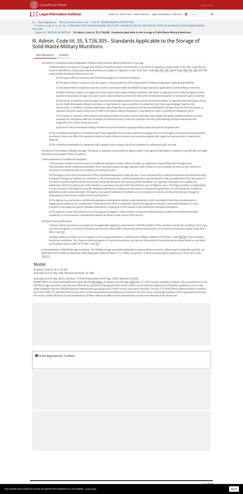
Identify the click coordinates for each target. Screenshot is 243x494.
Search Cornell (207, 5)
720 (171, 70)
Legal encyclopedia (161, 14)
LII (33, 22)
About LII (113, 14)
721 (200, 67)
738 (195, 70)
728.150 (182, 236)
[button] (212, 14)
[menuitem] (112, 14)
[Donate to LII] (186, 14)
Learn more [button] (90, 489)
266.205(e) (97, 282)
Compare (64, 54)
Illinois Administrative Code (73, 22)
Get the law (125, 14)
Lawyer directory (141, 14)
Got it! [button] (234, 489)
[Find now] (212, 14)
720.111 (46, 256)
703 (161, 70)
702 (156, 70)
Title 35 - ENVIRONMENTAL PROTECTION (113, 22)
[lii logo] (61, 14)
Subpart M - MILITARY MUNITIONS (52, 32)
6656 (132, 282)
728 (185, 70)
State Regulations (47, 22)
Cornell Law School (52, 4)
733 (190, 70)
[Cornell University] (34, 4)
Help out (176, 14)
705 (166, 70)
